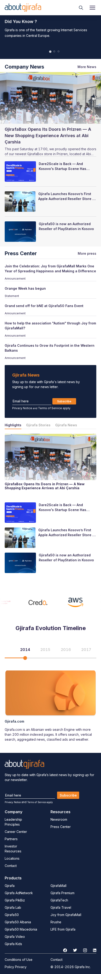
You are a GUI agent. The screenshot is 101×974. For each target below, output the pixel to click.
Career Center (16, 832)
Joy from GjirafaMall (65, 915)
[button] (50, 51)
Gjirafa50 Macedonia (21, 929)
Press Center (60, 827)
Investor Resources (13, 848)
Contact (11, 866)
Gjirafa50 (12, 915)
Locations (12, 858)
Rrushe (55, 922)
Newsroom (58, 819)
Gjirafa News (66, 425)
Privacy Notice (22, 408)
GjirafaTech (59, 900)
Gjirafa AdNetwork (19, 893)
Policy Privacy (16, 967)
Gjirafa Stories (38, 425)
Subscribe (64, 401)
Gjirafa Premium (62, 893)
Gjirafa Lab (13, 907)
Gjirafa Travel (60, 907)
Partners (11, 839)
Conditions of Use (18, 960)
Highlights (13, 425)
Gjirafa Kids (13, 944)
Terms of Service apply (54, 408)
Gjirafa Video (15, 937)
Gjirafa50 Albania (18, 922)
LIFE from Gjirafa (62, 929)
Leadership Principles (13, 821)
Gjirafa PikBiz (15, 900)
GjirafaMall (58, 886)
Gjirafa (10, 886)
